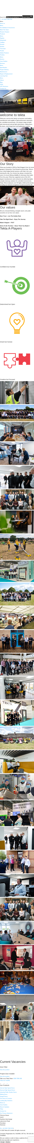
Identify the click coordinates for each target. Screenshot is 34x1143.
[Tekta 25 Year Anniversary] (17, 1040)
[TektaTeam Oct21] (17, 509)
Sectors (2, 59)
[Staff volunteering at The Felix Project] (17, 799)
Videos (2, 80)
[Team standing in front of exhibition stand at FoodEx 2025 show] (17, 581)
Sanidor (2, 46)
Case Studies (3, 61)
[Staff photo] (17, 605)
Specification (3, 67)
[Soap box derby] (17, 749)
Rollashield (3, 40)
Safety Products (4, 53)
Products (2, 34)
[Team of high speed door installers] (17, 849)
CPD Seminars (4, 86)
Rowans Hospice (4, 32)
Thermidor (3, 48)
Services (2, 63)
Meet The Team (4, 29)
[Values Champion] (17, 970)
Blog (1, 82)
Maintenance (3, 71)
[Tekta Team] (17, 421)
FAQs (1, 84)
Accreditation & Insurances (7, 27)
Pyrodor (2, 44)
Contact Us (3, 88)
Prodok (2, 50)
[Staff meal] (17, 628)
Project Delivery (4, 69)
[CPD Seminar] (17, 441)
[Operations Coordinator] (17, 896)
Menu (1, 25)
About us (2, 23)
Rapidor (2, 38)
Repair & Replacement (6, 74)
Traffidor (2, 42)
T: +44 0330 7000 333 (6, 19)
